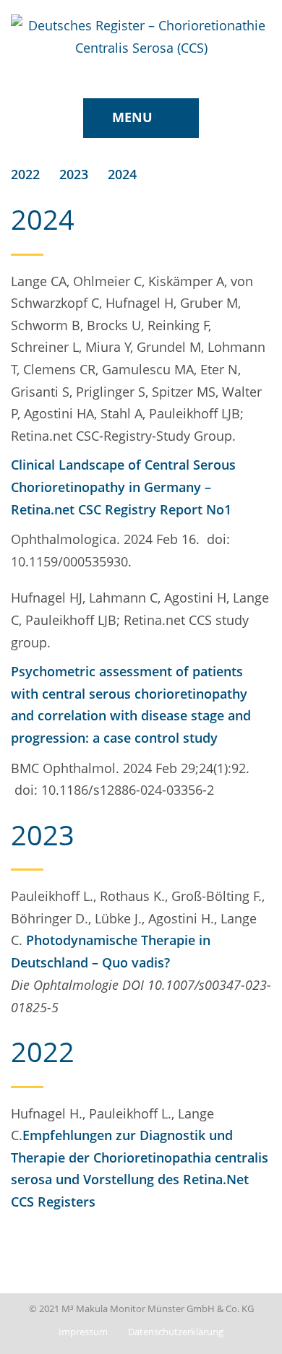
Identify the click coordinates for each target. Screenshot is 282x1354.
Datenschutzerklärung (175, 1331)
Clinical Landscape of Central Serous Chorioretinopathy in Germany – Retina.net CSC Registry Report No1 (123, 486)
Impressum (83, 1331)
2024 (122, 174)
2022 (25, 174)
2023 (73, 174)
